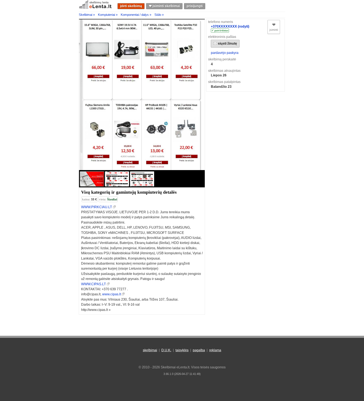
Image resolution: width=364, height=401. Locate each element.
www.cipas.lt (111, 294)
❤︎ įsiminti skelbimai (164, 6)
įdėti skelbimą (131, 6)
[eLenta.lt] (95, 8)
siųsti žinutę (227, 43)
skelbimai (150, 350)
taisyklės (182, 350)
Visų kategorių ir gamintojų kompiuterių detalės (129, 192)
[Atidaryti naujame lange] (114, 207)
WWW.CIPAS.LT (93, 284)
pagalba (199, 350)
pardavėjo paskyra (224, 53)
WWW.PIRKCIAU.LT (96, 207)
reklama (215, 350)
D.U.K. (166, 350)
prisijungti (195, 6)
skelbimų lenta (98, 2)
